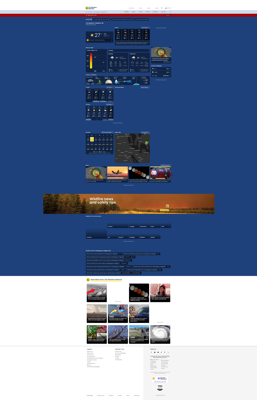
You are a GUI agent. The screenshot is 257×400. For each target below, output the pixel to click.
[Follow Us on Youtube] (158, 352)
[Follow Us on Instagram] (154, 352)
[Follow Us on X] (168, 352)
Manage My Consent (92, 360)
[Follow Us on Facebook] (151, 352)
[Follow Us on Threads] (164, 352)
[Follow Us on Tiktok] (161, 352)
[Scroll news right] (171, 174)
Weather (90, 12)
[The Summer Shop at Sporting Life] (166, 233)
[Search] (161, 8)
